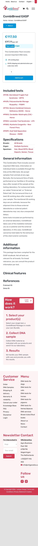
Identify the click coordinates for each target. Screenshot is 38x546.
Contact (24, 427)
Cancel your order (10, 403)
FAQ (4, 409)
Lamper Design (21, 489)
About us (24, 421)
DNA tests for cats (26, 388)
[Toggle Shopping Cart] (24, 9)
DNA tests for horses (26, 394)
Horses (10, 20)
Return (10, 26)
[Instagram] (26, 481)
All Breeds (18, 143)
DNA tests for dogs (26, 382)
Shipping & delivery (7, 391)
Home (5, 20)
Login (5, 418)
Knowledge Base (9, 406)
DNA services (26, 412)
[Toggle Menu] (33, 9)
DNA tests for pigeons (26, 400)
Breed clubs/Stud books (28, 416)
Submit (9, 456)
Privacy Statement (20, 492)
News (23, 424)
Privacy (6, 412)
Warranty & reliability (7, 398)
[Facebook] (22, 481)
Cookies (29, 492)
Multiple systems (21, 146)
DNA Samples (8, 387)
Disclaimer (7, 415)
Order (5, 384)
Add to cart (19, 78)
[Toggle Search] (27, 9)
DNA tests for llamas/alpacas (27, 407)
